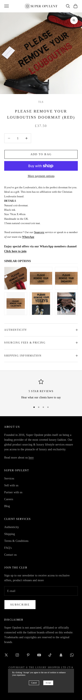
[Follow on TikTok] (50, 655)
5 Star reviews (41, 391)
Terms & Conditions (16, 540)
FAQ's (8, 547)
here (31, 457)
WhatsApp (28, 236)
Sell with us (11, 485)
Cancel (34, 683)
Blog (7, 506)
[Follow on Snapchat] (61, 655)
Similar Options (17, 261)
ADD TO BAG (41, 154)
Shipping (9, 534)
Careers (8, 499)
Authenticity (11, 527)
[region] (41, 389)
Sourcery (39, 232)
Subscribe (20, 604)
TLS (41, 102)
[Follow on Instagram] (17, 655)
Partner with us (13, 492)
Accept (48, 683)
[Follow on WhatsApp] (72, 655)
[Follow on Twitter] (6, 655)
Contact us (10, 554)
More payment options (41, 176)
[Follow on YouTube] (39, 655)
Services (9, 478)
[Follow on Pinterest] (28, 655)
